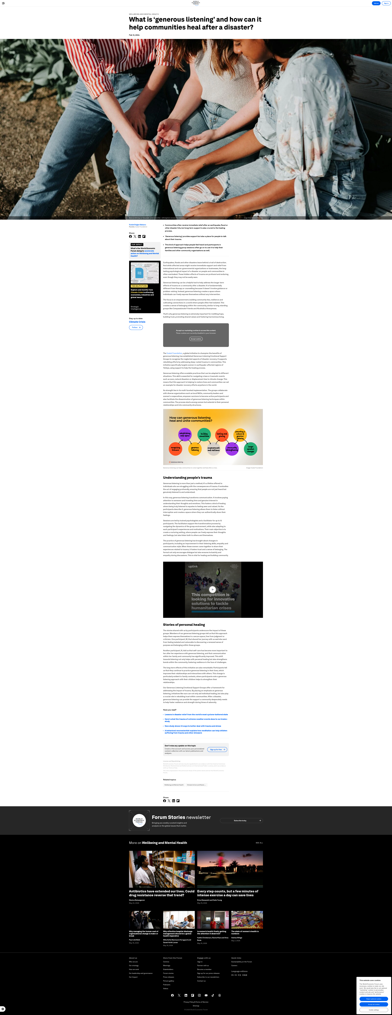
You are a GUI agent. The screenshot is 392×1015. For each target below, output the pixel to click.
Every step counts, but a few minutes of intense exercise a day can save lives (227, 893)
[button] (213, 589)
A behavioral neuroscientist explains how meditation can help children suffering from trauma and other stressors (196, 732)
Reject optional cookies (373, 999)
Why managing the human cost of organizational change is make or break (143, 933)
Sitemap (196, 1006)
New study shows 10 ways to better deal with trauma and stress (193, 726)
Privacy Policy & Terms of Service (196, 1002)
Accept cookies (196, 339)
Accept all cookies (374, 1004)
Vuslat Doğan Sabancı (137, 225)
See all (259, 843)
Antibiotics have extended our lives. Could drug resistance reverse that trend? (161, 893)
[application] (213, 590)
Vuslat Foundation (174, 353)
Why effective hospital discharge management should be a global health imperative (177, 933)
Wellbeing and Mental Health (144, 14)
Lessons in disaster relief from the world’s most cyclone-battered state (196, 714)
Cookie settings (374, 1010)
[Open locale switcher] (2, 1009)
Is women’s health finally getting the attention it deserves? (211, 932)
